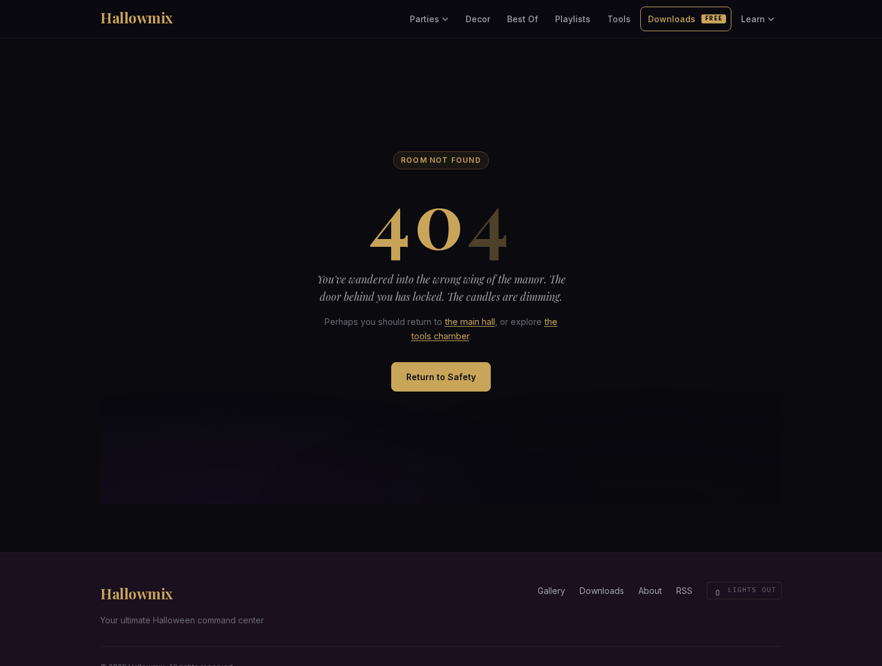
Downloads (685, 19)
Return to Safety (441, 377)
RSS (684, 591)
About (650, 591)
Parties (424, 19)
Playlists (572, 19)
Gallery (551, 591)
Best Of (522, 19)
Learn (753, 19)
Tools (619, 19)
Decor (478, 19)
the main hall (470, 321)
